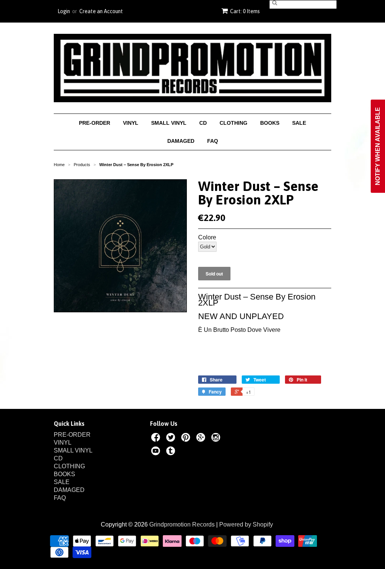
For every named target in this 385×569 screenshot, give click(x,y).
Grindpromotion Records (182, 524)
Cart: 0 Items (245, 11)
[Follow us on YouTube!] (156, 452)
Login (64, 11)
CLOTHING (233, 123)
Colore (207, 238)
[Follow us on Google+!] (202, 438)
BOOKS (269, 123)
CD (203, 123)
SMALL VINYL (168, 123)
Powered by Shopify (246, 524)
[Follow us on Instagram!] (217, 438)
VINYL (130, 123)
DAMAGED (180, 141)
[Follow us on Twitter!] (171, 438)
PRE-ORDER (94, 123)
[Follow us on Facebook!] (156, 438)
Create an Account (101, 11)
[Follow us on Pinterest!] (186, 438)
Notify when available (377, 146)
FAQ (212, 141)
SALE (299, 123)
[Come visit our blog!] (171, 452)
